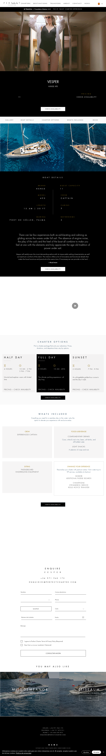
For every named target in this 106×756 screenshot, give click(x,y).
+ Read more (53, 262)
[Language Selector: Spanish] (100, 4)
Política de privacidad (23, 753)
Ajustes (86, 752)
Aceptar (96, 752)
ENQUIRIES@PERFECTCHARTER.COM (53, 582)
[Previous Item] (3, 694)
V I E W (53, 698)
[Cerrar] (103, 752)
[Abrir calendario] (83, 617)
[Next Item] (100, 147)
